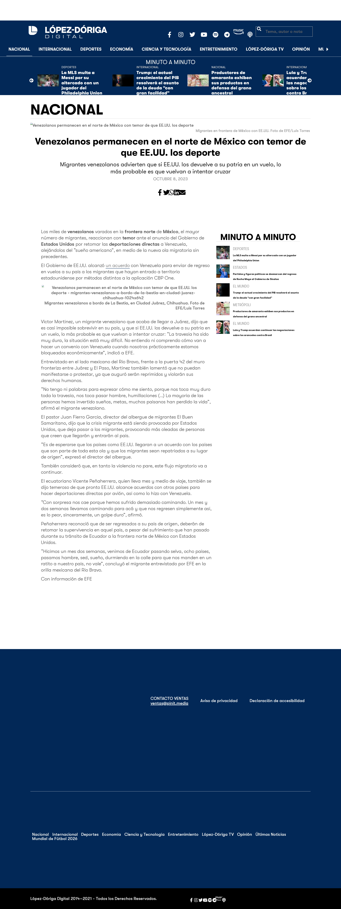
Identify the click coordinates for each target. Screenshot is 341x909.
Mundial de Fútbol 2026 (54, 839)
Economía (121, 49)
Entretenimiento (218, 49)
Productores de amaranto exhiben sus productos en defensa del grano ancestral (231, 83)
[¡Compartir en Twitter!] (166, 192)
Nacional (19, 49)
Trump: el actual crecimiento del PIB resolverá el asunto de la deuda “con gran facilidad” (157, 83)
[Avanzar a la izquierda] (31, 80)
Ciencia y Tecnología (166, 49)
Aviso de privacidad (219, 701)
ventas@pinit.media (169, 703)
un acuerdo (118, 265)
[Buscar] (334, 49)
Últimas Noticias (270, 834)
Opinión (301, 49)
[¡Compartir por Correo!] (182, 192)
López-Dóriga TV (265, 49)
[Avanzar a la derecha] (327, 49)
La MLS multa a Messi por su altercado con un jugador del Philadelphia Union (81, 83)
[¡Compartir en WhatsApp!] (171, 192)
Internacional (55, 49)
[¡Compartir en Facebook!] (160, 192)
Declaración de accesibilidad (277, 701)
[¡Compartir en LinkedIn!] (176, 192)
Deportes (91, 49)
